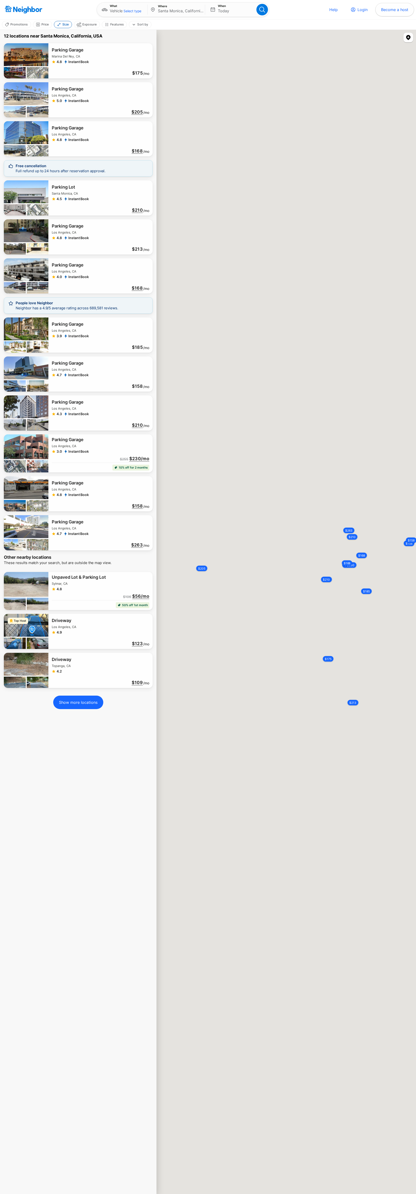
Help (333, 9)
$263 (137, 545)
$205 (137, 112)
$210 (137, 210)
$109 (137, 683)
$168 (137, 151)
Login (363, 9)
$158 (137, 506)
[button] (122, 10)
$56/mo (140, 596)
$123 (137, 644)
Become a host (394, 9)
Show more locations (78, 702)
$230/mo (139, 459)
